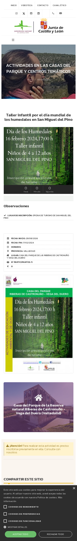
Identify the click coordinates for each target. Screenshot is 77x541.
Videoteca (27, 5)
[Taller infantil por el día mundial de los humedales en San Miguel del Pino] (38, 321)
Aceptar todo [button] (20, 534)
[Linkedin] (38, 13)
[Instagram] (16, 13)
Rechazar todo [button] (55, 534)
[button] (38, 526)
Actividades (43, 79)
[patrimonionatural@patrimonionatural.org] (60, 13)
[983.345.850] (53, 13)
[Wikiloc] (45, 13)
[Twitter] (23, 13)
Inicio (13, 5)
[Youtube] (31, 13)
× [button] (74, 488)
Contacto (42, 5)
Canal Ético (59, 5)
